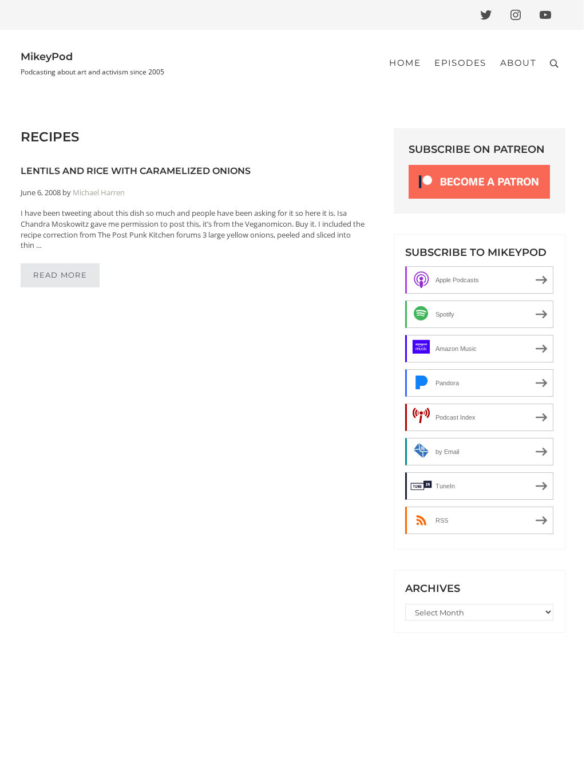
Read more (66, 277)
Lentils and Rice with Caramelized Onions (136, 170)
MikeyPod (47, 56)
